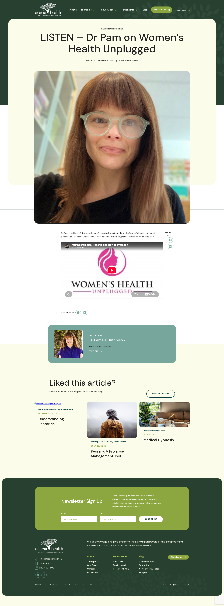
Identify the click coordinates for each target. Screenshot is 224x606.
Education (144, 565)
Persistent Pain (121, 568)
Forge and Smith (184, 585)
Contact (181, 10)
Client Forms (176, 557)
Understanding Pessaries (51, 421)
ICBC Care (118, 561)
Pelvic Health (67, 409)
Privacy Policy (74, 585)
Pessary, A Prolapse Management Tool (107, 454)
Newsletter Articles (149, 568)
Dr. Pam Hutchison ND (71, 233)
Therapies (86, 9)
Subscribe (151, 519)
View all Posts (161, 393)
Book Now (160, 9)
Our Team (92, 565)
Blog (145, 9)
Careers (91, 568)
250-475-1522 (46, 563)
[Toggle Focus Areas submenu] (117, 10)
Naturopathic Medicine (112, 28)
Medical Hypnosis (159, 440)
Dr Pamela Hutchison (107, 340)
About (73, 9)
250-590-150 (46, 567)
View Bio (94, 351)
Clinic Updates (146, 561)
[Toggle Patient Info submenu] (138, 10)
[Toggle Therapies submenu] (95, 10)
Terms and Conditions (91, 585)
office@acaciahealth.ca (50, 558)
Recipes (143, 572)
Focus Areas (106, 9)
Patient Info (128, 9)
